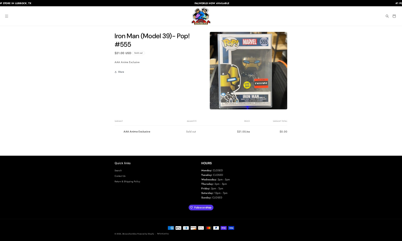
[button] (6, 16)
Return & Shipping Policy (127, 181)
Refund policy (163, 233)
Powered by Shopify (145, 234)
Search (118, 170)
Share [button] (121, 71)
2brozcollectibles (129, 234)
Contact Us (120, 176)
